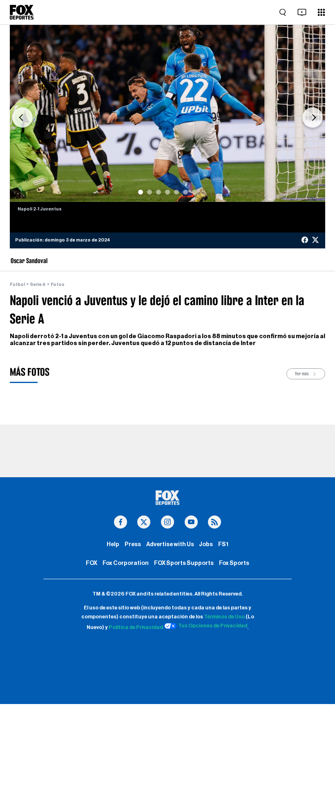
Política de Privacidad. (136, 627)
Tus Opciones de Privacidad (212, 625)
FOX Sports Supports (184, 563)
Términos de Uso (224, 616)
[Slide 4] (167, 192)
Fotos (58, 284)
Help (113, 544)
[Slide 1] (140, 192)
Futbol (17, 284)
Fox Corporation (126, 563)
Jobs (206, 544)
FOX (91, 563)
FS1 (223, 544)
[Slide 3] (158, 192)
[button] (22, 117)
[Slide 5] (176, 192)
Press (133, 544)
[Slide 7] (194, 192)
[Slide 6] (185, 192)
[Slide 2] (149, 192)
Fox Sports (234, 563)
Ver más (302, 373)
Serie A (37, 284)
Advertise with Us (170, 544)
